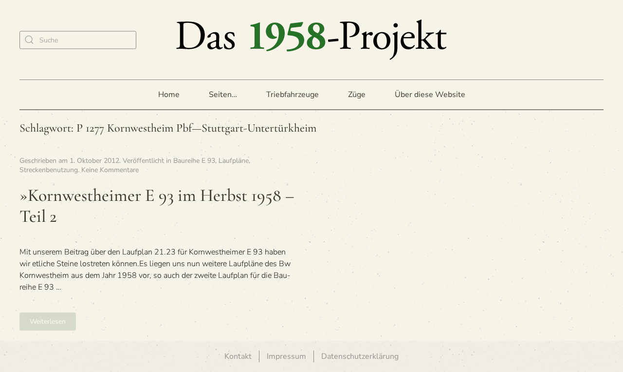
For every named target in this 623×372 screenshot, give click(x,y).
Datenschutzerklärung (360, 356)
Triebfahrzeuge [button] (292, 94)
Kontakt (238, 356)
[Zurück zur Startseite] (311, 40)
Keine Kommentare (110, 170)
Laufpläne (234, 160)
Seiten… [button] (223, 94)
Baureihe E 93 (194, 160)
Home (169, 94)
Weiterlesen (48, 321)
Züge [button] (357, 94)
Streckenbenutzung (48, 170)
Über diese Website (430, 94)
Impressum (286, 356)
